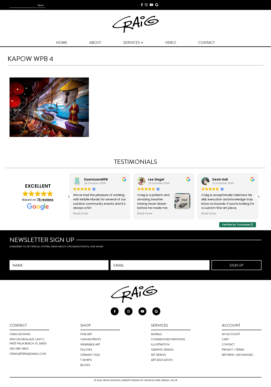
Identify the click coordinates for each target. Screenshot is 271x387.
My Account (231, 334)
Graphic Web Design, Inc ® (160, 380)
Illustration (160, 344)
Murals (156, 334)
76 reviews (45, 200)
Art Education (162, 360)
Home (61, 42)
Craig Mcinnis (111, 380)
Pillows (86, 350)
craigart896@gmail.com (28, 354)
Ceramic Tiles (90, 355)
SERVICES (131, 42)
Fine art (86, 334)
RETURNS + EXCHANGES (237, 355)
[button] (258, 197)
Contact (228, 344)
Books (85, 365)
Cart (225, 339)
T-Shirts (86, 360)
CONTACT (206, 42)
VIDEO (170, 42)
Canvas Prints (90, 339)
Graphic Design (162, 350)
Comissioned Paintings (168, 339)
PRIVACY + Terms (233, 350)
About (95, 42)
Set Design (158, 355)
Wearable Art (90, 344)
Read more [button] (80, 213)
